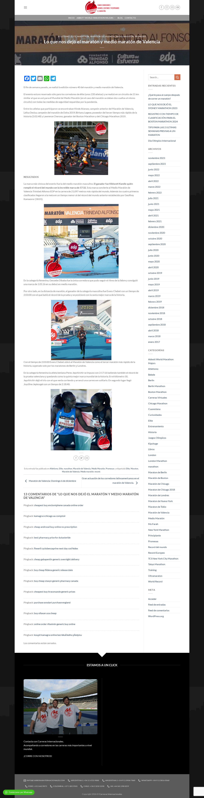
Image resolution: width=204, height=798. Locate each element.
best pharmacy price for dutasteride (52, 537)
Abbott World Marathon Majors (95, 18)
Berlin (151, 380)
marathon (83, 36)
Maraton (134, 468)
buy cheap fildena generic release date (53, 570)
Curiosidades (155, 414)
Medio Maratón (125, 36)
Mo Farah (153, 524)
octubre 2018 (155, 318)
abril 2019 (153, 290)
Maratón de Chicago (158, 483)
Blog (120, 18)
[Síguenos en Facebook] (161, 7)
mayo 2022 (154, 175)
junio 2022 (153, 169)
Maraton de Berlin (157, 472)
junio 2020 (153, 255)
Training (152, 570)
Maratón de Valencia (102, 36)
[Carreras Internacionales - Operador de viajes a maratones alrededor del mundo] (102, 7)
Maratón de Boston (158, 478)
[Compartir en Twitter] (81, 458)
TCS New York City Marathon (163, 558)
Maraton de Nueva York (160, 501)
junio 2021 (153, 204)
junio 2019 (153, 278)
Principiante (154, 535)
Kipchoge (153, 443)
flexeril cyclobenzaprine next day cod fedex (56, 548)
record (97, 471)
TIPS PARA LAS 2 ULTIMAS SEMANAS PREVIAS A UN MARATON (162, 131)
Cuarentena (154, 409)
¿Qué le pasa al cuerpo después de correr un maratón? (164, 96)
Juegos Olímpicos (157, 437)
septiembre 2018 (157, 324)
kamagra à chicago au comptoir (50, 515)
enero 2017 (154, 341)
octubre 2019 (155, 272)
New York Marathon (158, 529)
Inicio (71, 18)
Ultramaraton (155, 575)
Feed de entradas (157, 604)
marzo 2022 (154, 186)
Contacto (130, 18)
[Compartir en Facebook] (75, 458)
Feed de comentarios (158, 610)
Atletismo (64, 36)
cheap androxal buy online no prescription (55, 526)
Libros (151, 449)
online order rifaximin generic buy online (54, 624)
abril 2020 (153, 267)
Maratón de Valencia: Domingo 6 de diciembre (52, 480)
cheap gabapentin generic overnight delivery (56, 559)
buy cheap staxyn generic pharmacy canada (56, 580)
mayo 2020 (154, 261)
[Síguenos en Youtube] (177, 7)
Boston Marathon (157, 391)
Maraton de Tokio (157, 506)
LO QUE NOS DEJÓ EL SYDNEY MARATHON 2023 (162, 106)
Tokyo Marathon (156, 564)
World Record (155, 581)
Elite (73, 36)
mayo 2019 (154, 284)
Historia (152, 432)
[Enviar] (177, 77)
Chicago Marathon (157, 403)
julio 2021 (153, 198)
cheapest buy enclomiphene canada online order (58, 505)
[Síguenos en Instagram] (166, 7)
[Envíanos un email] (172, 7)
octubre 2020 (155, 238)
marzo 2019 (154, 296)
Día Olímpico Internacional (162, 140)
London (152, 455)
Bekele (151, 374)
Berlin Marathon (156, 386)
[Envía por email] (86, 458)
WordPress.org (156, 616)
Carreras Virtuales (157, 397)
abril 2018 (153, 330)
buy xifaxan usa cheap (45, 613)
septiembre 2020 (157, 244)
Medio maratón (87, 471)
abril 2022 (153, 181)
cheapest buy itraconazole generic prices (54, 591)
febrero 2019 (155, 301)
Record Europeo (156, 552)
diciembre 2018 (156, 307)
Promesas (140, 36)
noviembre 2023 (156, 158)
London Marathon (157, 460)
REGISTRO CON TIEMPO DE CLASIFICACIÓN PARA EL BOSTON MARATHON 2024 (163, 117)
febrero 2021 (155, 221)
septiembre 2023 (157, 163)
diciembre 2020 (156, 226)
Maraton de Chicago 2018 (161, 489)
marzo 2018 (154, 336)
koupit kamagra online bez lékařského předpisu (58, 634)
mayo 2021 (154, 209)
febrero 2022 (155, 192)
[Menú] (25, 7)
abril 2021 (153, 215)
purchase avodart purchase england (52, 602)
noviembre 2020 (156, 232)
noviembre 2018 (156, 313)
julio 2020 (153, 250)
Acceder (152, 598)
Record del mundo (157, 547)
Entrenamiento (156, 426)
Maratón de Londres (158, 495)
